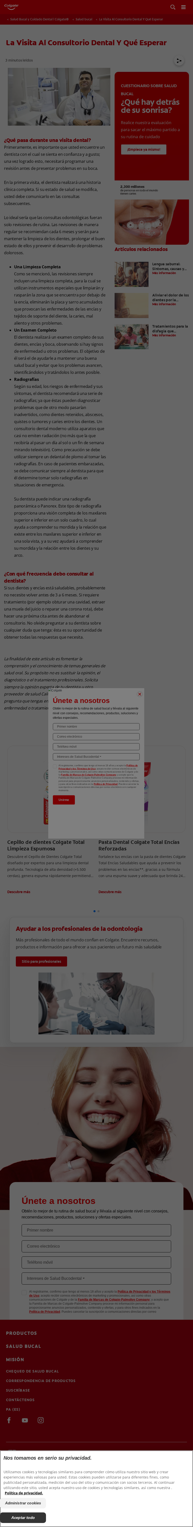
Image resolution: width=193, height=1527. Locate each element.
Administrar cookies (23, 1503)
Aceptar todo (23, 1517)
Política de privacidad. (24, 1493)
